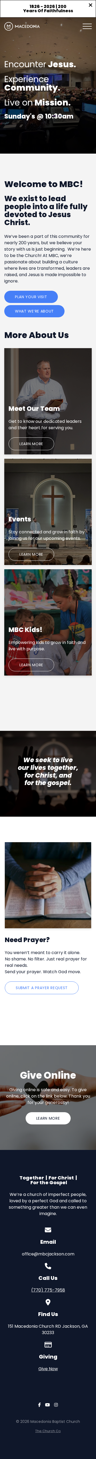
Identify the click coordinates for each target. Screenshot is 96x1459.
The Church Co (48, 1431)
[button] (87, 26)
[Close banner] (90, 5)
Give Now (48, 1369)
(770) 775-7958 (48, 1290)
